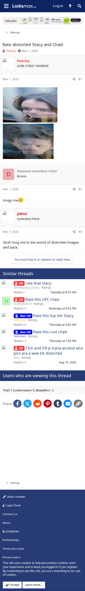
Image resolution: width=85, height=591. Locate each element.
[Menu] (6, 6)
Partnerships (10, 540)
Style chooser (15, 496)
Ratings (46, 288)
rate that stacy (38, 283)
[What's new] (70, 6)
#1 (80, 79)
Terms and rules (13, 548)
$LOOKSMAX (10, 531)
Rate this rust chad (50, 331)
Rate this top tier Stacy (53, 315)
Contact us (9, 514)
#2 (80, 189)
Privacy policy (11, 557)
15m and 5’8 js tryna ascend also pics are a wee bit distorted (48, 350)
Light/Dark (13, 505)
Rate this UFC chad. (43, 299)
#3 (80, 232)
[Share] (74, 79)
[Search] (79, 6)
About (6, 522)
